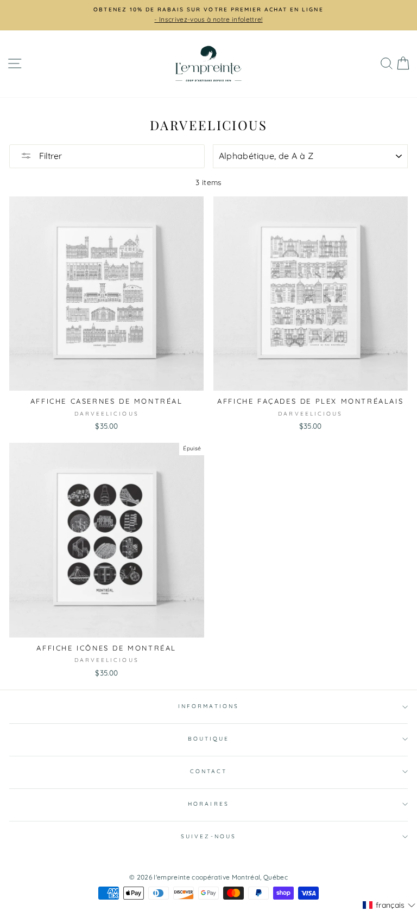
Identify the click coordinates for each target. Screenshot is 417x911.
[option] (208, 15)
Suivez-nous (208, 836)
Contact (208, 771)
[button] (389, 905)
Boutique (208, 738)
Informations (208, 706)
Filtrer (49, 155)
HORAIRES (208, 803)
